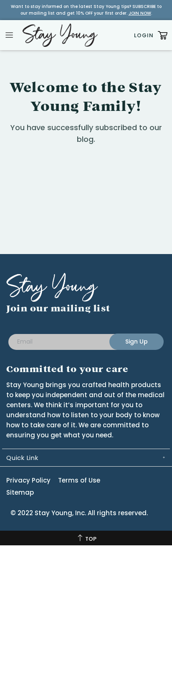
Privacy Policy (28, 480)
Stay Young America (60, 35)
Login (144, 35)
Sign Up (136, 341)
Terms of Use (79, 480)
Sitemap (20, 492)
